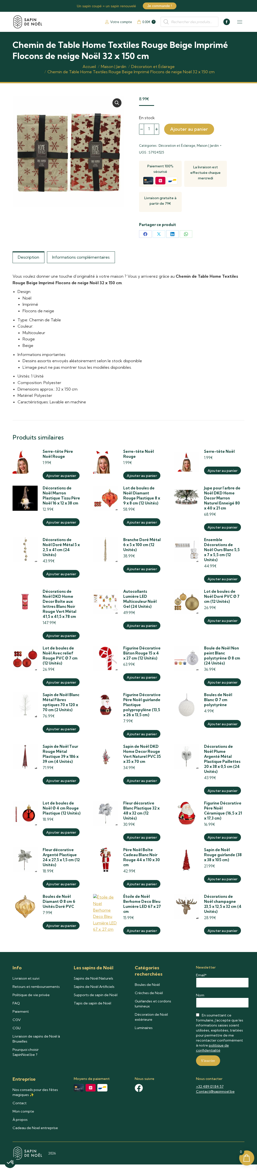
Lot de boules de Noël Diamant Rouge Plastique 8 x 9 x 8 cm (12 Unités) (141, 495)
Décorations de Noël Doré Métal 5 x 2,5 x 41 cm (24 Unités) (61, 547)
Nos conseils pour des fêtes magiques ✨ (35, 1092)
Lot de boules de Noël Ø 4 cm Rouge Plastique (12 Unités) (62, 808)
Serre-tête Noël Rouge (138, 454)
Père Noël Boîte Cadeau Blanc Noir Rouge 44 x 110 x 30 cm (141, 857)
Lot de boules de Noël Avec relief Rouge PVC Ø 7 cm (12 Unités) (60, 656)
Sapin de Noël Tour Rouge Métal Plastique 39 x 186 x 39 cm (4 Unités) (61, 754)
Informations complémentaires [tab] (81, 257)
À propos (20, 1119)
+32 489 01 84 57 (210, 1086)
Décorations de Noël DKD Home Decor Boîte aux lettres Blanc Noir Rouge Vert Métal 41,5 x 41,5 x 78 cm (59, 604)
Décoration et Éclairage (177, 145)
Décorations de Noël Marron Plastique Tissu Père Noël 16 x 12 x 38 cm (61, 495)
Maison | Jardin (208, 145)
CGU (17, 1028)
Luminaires (144, 1028)
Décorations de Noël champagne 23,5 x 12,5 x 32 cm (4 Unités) (222, 904)
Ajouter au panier (189, 129)
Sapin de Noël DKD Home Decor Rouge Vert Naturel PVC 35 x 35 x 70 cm (142, 754)
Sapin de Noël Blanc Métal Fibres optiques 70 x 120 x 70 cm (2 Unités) (61, 702)
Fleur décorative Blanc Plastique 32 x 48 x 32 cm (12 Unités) (141, 811)
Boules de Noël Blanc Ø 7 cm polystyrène (218, 699)
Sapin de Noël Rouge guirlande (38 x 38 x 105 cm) (223, 854)
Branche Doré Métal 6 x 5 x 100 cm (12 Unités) (142, 544)
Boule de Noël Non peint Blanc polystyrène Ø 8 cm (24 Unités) (222, 656)
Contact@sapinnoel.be (215, 1091)
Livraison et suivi (26, 978)
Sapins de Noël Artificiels (94, 986)
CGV (17, 1019)
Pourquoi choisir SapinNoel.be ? (26, 1052)
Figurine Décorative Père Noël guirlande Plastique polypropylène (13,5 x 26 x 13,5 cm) (142, 704)
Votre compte (121, 22)
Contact (20, 1103)
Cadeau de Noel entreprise (35, 1128)
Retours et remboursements (36, 986)
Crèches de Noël (149, 993)
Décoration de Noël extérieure (151, 1017)
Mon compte (23, 1111)
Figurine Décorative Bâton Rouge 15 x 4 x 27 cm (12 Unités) (142, 653)
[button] (116, 102)
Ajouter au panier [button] (61, 475)
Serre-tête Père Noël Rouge (58, 454)
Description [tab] (28, 257)
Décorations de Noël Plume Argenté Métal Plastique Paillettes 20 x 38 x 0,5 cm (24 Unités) (222, 759)
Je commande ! (159, 6)
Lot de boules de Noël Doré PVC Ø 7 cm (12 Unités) (221, 596)
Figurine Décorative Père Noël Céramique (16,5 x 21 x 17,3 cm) (223, 811)
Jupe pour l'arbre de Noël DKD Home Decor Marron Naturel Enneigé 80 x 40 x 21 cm (222, 498)
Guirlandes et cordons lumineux (153, 1003)
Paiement (21, 1011)
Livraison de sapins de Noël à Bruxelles (36, 1039)
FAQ (16, 1003)
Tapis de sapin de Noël (92, 1003)
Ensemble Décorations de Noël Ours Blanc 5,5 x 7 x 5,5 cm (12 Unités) (222, 549)
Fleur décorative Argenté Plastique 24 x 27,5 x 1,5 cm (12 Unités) (61, 857)
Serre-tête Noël (219, 451)
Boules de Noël (147, 984)
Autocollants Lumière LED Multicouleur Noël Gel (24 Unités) (140, 599)
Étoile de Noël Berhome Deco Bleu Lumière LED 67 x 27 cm (142, 904)
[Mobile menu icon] (239, 22)
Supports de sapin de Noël (95, 995)
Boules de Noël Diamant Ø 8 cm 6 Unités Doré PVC (59, 901)
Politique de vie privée (31, 995)
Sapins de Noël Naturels (93, 978)
